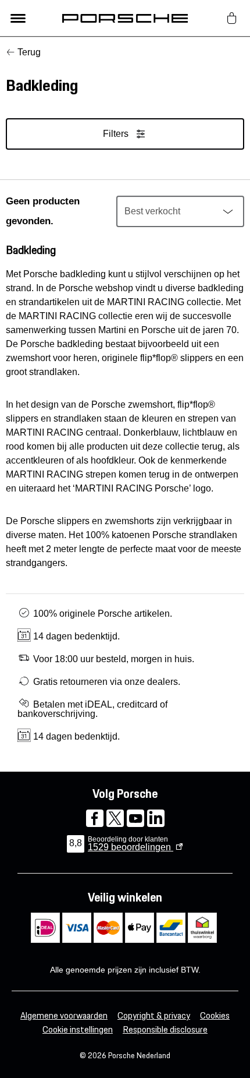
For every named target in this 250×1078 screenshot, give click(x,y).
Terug (29, 52)
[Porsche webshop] (125, 18)
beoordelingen (130, 847)
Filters (115, 134)
